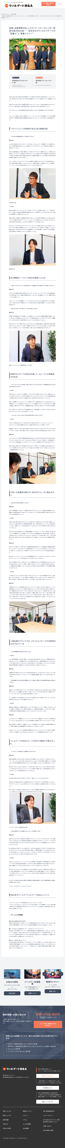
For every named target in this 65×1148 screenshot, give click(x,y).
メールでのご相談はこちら (48, 1024)
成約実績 (13, 14)
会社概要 (26, 1128)
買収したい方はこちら (47, 1076)
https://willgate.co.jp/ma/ (18, 904)
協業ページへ (33, 993)
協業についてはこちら (47, 1102)
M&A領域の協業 (48, 1130)
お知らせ (5, 1124)
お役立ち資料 (7, 1128)
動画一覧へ (52, 991)
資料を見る (12, 993)
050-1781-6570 (48, 1014)
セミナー (25, 1115)
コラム (25, 1120)
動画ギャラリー (27, 1111)
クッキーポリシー (48, 1115)
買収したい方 (7, 1115)
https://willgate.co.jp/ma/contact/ (20, 886)
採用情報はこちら (47, 1088)
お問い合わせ (47, 1126)
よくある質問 (27, 1124)
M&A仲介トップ (5, 14)
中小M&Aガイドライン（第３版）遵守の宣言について (51, 1121)
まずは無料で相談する (48, 3)
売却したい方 (7, 1111)
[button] (44, 973)
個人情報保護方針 (49, 1111)
